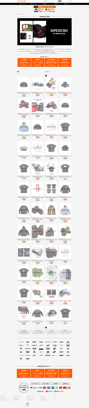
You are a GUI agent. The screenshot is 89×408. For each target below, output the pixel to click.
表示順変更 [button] (47, 71)
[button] (44, 4)
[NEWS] (68, 1)
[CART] (70, 1)
